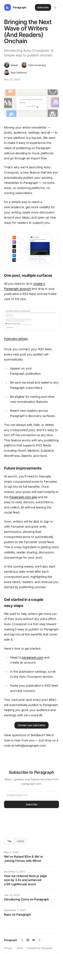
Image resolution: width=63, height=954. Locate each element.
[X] (22, 940)
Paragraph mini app (23, 497)
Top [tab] (9, 841)
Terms (19, 948)
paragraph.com (32, 657)
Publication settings (16, 338)
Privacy (8, 948)
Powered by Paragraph (40, 948)
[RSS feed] (39, 940)
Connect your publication (31, 725)
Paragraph (10, 940)
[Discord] (33, 940)
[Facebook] (28, 940)
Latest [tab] (20, 841)
